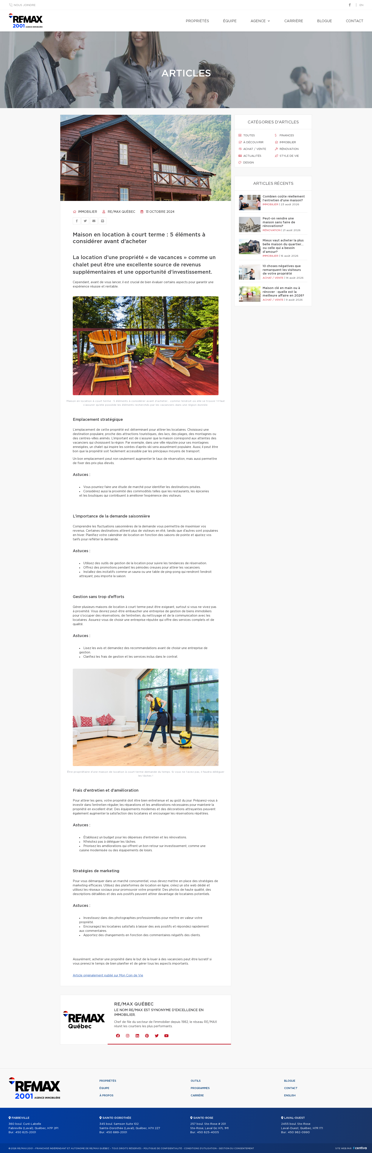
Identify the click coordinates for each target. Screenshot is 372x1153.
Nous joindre (25, 5)
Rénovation (289, 149)
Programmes (200, 1088)
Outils (196, 1081)
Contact (354, 21)
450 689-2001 (116, 1132)
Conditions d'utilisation (200, 1148)
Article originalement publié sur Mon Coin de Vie (108, 975)
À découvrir (253, 142)
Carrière (293, 21)
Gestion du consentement (236, 1148)
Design (248, 162)
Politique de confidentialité (163, 1148)
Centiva (360, 1148)
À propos (106, 1095)
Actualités (251, 156)
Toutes (248, 135)
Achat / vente (254, 149)
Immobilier (87, 211)
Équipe (230, 21)
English (290, 1095)
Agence (258, 21)
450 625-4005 (208, 1132)
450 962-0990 (299, 1132)
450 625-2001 (25, 1132)
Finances (286, 135)
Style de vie (289, 156)
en (361, 5)
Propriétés (197, 21)
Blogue (324, 21)
